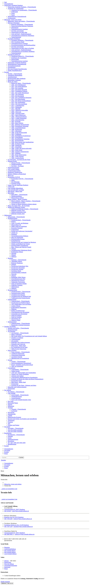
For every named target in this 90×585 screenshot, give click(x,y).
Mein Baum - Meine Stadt (15, 191)
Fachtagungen (12, 18)
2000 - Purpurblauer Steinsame (19, 126)
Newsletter (7, 426)
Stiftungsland (8, 215)
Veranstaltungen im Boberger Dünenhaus (22, 35)
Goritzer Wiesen (15, 306)
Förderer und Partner (13, 425)
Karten (10, 438)
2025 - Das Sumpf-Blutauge (19, 86)
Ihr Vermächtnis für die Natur (19, 347)
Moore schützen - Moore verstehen (17, 199)
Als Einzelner (11, 331)
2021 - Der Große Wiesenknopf (20, 93)
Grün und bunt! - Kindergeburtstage (21, 34)
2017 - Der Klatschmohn (18, 99)
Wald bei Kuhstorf (16, 315)
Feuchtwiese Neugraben (18, 267)
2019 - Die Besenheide (17, 96)
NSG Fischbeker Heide (17, 42)
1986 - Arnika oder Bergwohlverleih (21, 148)
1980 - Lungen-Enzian (17, 158)
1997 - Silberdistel (16, 131)
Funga (13, 15)
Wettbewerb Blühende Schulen (16, 207)
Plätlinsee (14, 309)
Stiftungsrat (11, 406)
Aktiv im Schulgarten (17, 366)
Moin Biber (11, 193)
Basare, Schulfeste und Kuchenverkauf (22, 364)
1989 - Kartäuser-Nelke (17, 143)
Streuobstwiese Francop (18, 280)
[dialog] (45, 581)
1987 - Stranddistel (16, 147)
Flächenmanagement (13, 167)
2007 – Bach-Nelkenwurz (18, 115)
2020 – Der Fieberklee (17, 94)
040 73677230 (8, 526)
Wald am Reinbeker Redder (19, 283)
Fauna (13, 13)
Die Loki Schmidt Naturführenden (17, 69)
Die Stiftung (7, 390)
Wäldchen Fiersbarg (16, 285)
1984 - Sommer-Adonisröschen (20, 151)
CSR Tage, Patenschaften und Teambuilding (23, 372)
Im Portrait (14, 411)
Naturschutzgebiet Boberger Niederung (22, 26)
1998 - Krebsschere (16, 129)
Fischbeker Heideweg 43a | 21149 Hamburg (16, 525)
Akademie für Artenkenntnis (15, 8)
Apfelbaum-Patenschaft (17, 353)
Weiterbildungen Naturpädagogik (17, 16)
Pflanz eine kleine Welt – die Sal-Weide (19, 205)
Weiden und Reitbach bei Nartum (20, 244)
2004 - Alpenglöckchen (17, 120)
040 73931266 (8, 519)
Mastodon (7, 547)
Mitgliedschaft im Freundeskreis (20, 358)
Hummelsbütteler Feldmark (18, 272)
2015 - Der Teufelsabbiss (18, 102)
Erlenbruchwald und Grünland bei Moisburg (23, 242)
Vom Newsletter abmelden (15, 431)
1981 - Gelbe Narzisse (17, 156)
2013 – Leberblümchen (17, 105)
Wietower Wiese (15, 320)
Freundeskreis (11, 67)
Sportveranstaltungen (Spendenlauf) (21, 363)
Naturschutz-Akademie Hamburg (13, 5)
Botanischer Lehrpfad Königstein (20, 325)
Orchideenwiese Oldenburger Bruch (21, 250)
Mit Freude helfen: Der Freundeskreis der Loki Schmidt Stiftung (29, 336)
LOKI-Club (11, 186)
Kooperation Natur (16, 380)
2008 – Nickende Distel (17, 113)
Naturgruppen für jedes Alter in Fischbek (22, 48)
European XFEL (16, 183)
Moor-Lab (10, 175)
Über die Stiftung (9, 564)
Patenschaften (15, 59)
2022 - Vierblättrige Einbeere (19, 91)
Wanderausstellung (16, 164)
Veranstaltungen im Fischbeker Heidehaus (23, 51)
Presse (6, 453)
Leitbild (10, 415)
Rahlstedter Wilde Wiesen (18, 277)
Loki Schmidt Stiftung (10, 554)
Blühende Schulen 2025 (18, 213)
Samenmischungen (13, 439)
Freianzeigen (14, 384)
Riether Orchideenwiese (18, 310)
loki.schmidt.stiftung (9, 550)
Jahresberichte (12, 414)
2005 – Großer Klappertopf (18, 118)
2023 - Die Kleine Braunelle (19, 89)
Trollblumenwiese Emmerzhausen (20, 298)
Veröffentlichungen (16, 396)
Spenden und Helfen (10, 326)
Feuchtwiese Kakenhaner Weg (19, 266)
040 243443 (7, 511)
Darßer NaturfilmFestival (15, 70)
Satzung (10, 404)
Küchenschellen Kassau (18, 239)
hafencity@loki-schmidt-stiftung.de (24, 534)
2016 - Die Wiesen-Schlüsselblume (21, 101)
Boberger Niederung (17, 263)
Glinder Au (14, 232)
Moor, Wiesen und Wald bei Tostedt (21, 247)
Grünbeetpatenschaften (14, 170)
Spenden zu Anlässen (17, 337)
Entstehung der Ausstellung (18, 58)
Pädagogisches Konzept (14, 417)
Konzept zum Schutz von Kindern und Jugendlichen (22, 419)
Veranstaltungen (8, 4)
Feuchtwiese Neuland (17, 269)
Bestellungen (7, 433)
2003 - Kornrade (15, 121)
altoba (13, 180)
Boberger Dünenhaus (14, 23)
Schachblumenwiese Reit (18, 279)
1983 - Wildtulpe (16, 153)
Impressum (7, 567)
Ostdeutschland (12, 299)
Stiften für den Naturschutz (18, 349)
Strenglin (13, 253)
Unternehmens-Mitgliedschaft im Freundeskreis (24, 377)
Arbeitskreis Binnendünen (15, 75)
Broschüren (11, 441)
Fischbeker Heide (16, 271)
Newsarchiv (11, 412)
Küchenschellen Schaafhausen (19, 245)
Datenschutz (7, 562)
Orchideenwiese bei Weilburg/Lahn (21, 296)
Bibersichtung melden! (17, 198)
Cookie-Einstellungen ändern (12, 575)
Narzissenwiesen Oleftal (18, 293)
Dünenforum (14, 27)
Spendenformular (12, 329)
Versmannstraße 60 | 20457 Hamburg (14, 509)
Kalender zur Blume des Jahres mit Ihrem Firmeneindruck (27, 379)
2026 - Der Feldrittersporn (18, 85)
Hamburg (10, 258)
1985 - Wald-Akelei (16, 150)
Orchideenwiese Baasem (18, 295)
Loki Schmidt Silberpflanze (15, 188)
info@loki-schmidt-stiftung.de (20, 511)
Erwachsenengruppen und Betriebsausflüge (23, 45)
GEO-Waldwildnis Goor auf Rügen (21, 304)
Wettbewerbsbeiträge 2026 (18, 212)
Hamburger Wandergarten (15, 172)
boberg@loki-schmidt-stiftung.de (22, 519)
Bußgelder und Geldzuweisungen (20, 342)
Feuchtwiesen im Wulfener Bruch (20, 302)
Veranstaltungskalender (14, 66)
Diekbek (13, 264)
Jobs (9, 423)
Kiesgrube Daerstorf (16, 228)
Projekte (6, 72)
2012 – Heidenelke (16, 107)
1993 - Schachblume (17, 137)
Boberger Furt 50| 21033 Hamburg (14, 517)
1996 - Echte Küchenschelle (19, 132)
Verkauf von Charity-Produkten (20, 374)
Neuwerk (13, 274)
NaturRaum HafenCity (14, 54)
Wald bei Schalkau (16, 317)
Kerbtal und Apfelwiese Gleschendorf (21, 231)
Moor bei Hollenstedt (17, 237)
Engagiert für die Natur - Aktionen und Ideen (23, 385)
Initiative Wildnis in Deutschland (17, 174)
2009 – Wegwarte (16, 112)
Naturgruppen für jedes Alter (19, 32)
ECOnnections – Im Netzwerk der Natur (19, 159)
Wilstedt (13, 255)
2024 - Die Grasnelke (17, 88)
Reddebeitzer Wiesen (17, 252)
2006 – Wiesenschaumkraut (19, 116)
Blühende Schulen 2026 (18, 210)
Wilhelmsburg (15, 287)
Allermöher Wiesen (16, 261)
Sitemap (6, 561)
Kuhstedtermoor (15, 240)
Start (5, 2)
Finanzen (10, 422)
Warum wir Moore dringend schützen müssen (23, 204)
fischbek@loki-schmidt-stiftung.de (23, 526)
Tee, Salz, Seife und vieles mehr (16, 442)
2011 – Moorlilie (15, 108)
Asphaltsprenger (12, 77)
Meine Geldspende (16, 334)
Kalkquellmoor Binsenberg (18, 307)
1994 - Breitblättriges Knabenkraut (20, 135)
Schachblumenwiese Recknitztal (20, 312)
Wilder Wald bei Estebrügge (19, 226)
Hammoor (14, 234)
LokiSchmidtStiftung (10, 549)
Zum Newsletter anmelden (15, 430)
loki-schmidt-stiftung (10, 552)
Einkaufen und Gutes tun (18, 344)
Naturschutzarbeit (16, 37)
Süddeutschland (12, 322)
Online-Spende (15, 371)
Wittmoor (13, 256)
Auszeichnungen (16, 398)
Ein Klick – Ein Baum (17, 166)
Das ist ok (10, 583)
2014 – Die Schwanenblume (19, 104)
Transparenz (11, 420)
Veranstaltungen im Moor (18, 202)
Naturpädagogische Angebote (19, 29)
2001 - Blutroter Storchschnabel (20, 124)
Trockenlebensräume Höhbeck (19, 236)
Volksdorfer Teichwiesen (18, 282)
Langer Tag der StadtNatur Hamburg (18, 185)
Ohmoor (13, 248)
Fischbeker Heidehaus (14, 38)
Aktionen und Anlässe (17, 376)
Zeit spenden (14, 341)
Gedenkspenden (15, 339)
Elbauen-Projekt (12, 161)
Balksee (13, 221)
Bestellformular (12, 444)
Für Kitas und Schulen (17, 31)
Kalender (10, 436)
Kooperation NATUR (14, 177)
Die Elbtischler (15, 182)
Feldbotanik (14, 11)
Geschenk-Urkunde (16, 357)
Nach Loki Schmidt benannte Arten (21, 399)
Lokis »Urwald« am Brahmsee (19, 223)
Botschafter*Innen (13, 403)
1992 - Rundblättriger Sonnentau (20, 139)
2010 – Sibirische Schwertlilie (19, 110)
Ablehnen (3, 583)
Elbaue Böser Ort (16, 225)
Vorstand (10, 407)
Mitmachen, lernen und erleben (12, 19)
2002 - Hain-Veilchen (17, 123)
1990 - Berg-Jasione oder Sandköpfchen (22, 142)
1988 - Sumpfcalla (16, 145)
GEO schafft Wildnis (13, 169)
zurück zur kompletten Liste (9, 489)
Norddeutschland (12, 218)
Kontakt (6, 446)
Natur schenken (12, 350)
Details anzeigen (5, 581)
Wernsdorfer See (15, 318)
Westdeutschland (12, 290)
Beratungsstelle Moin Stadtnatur (16, 78)
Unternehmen (11, 368)
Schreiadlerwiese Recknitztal (19, 314)
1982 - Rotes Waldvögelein (18, 155)
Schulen (10, 360)
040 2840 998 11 (9, 534)
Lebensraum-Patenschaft (18, 355)
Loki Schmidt (11, 393)
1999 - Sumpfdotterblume (18, 128)
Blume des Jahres (12, 81)
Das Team (10, 401)
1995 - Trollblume (16, 134)
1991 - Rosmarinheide (17, 140)
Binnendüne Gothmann (14, 80)
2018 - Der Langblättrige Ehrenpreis (21, 97)
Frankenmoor (15, 229)
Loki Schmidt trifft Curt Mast (16, 190)
